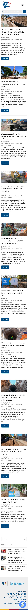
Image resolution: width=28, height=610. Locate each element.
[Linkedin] (24, 593)
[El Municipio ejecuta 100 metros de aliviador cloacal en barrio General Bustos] (14, 339)
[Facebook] (11, 593)
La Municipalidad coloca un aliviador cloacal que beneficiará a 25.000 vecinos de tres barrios (13, 240)
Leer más (5, 58)
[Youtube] (16, 593)
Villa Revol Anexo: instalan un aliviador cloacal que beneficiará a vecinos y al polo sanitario (12, 31)
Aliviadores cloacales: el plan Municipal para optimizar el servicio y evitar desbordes (13, 136)
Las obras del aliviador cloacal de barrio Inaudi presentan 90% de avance (12, 293)
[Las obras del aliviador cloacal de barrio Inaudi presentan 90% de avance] (14, 287)
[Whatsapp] (19, 593)
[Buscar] (14, 539)
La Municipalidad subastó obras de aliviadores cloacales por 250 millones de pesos (12, 397)
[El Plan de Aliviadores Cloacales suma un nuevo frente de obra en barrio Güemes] (14, 445)
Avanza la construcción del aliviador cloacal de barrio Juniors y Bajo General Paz (13, 188)
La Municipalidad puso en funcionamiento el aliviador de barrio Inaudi (13, 84)
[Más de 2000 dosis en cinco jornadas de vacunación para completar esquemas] (3, 551)
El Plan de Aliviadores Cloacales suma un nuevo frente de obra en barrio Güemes (14, 451)
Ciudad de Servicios (8, 39)
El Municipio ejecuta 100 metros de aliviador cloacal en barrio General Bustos (13, 345)
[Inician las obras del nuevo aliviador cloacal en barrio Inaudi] (14, 496)
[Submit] (25, 539)
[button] (22, 5)
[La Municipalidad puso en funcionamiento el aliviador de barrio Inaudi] (14, 78)
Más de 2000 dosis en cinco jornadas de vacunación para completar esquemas (16, 551)
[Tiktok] (22, 593)
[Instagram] (8, 593)
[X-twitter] (13, 593)
